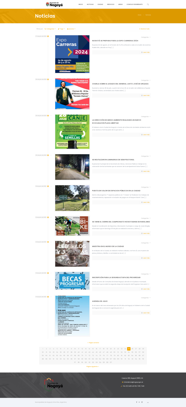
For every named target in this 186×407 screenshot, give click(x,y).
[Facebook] (137, 402)
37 (68, 352)
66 (68, 356)
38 (71, 352)
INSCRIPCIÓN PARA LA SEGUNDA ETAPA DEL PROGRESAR (116, 277)
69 (79, 356)
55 (132, 352)
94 (64, 359)
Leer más (146, 52)
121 (89, 362)
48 (107, 352)
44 (93, 352)
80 (118, 356)
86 (139, 356)
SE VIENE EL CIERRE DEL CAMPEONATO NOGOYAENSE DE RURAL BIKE (121, 222)
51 (118, 352)
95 (68, 359)
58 (143, 352)
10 (75, 349)
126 (107, 362)
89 (46, 359)
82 (125, 356)
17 (100, 349)
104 (100, 359)
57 (139, 352)
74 (96, 356)
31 (46, 352)
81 (121, 356)
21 (114, 349)
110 (121, 359)
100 (86, 359)
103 (97, 359)
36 (64, 352)
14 (89, 349)
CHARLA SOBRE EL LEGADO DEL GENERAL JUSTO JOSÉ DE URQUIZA (120, 84)
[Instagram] (142, 402)
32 (50, 352)
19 (107, 349)
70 (82, 356)
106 (107, 359)
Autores (71, 29)
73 (93, 356)
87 (143, 356)
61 (50, 356)
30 (43, 352)
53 (125, 352)
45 (96, 352)
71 (85, 356)
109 (118, 359)
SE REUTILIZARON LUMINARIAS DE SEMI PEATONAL (113, 159)
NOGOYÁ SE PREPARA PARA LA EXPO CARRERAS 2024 (115, 40)
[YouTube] (139, 402)
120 (86, 362)
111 (125, 359)
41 (82, 352)
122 (93, 362)
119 (82, 362)
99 (82, 359)
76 (104, 356)
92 (57, 359)
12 (82, 349)
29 (143, 349)
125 (104, 362)
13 (85, 349)
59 (43, 356)
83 (129, 356)
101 (89, 359)
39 (75, 352)
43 (89, 352)
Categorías (50, 29)
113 (132, 359)
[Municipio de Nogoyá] (52, 4)
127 (111, 362)
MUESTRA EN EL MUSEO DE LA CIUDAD (108, 246)
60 (46, 356)
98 (79, 359)
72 (89, 356)
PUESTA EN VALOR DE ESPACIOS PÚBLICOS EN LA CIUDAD (116, 190)
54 (129, 352)
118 (78, 362)
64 (61, 356)
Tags (61, 29)
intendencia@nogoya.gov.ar (133, 382)
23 (121, 349)
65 (64, 356)
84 (132, 356)
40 (79, 352)
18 (103, 349)
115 (139, 359)
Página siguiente (92, 366)
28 (139, 349)
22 (118, 349)
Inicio (139, 15)
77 (107, 356)
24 (125, 349)
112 (129, 359)
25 (129, 349)
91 (53, 359)
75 (100, 356)
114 (136, 359)
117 (75, 362)
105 (104, 359)
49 (111, 352)
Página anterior (94, 343)
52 (121, 352)
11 (78, 349)
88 (43, 359)
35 (61, 352)
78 (111, 356)
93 (61, 359)
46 (100, 352)
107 (111, 359)
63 (57, 356)
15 (93, 349)
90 (50, 359)
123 (97, 362)
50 (114, 352)
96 (71, 359)
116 (143, 359)
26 (132, 349)
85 (136, 356)
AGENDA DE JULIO (100, 301)
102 (93, 359)
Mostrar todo (145, 29)
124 (100, 362)
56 (136, 352)
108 (114, 359)
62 (53, 356)
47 (104, 352)
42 (86, 352)
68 (75, 356)
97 (75, 359)
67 (71, 356)
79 (114, 356)
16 (96, 349)
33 (53, 352)
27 (136, 349)
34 (57, 352)
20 (111, 349)
